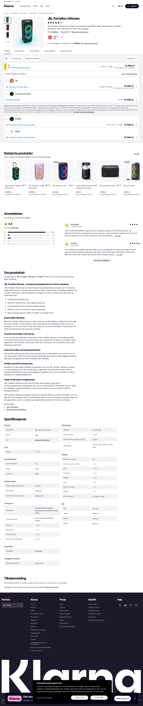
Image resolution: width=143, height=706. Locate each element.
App (41, 6)
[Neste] (136, 177)
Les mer (85, 29)
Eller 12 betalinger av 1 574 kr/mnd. (124, 67)
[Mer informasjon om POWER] (6, 119)
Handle (35, 6)
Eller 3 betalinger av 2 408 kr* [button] (37, 194)
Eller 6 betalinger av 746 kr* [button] (60, 194)
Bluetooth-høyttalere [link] (46, 13)
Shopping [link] (14, 13)
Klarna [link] (6, 13)
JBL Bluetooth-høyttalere (16, 409)
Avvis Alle (80, 698)
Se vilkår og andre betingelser (83, 112)
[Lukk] (109, 682)
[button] (120, 6)
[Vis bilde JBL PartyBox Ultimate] (7, 20)
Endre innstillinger (44, 698)
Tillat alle (99, 698)
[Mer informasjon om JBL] (6, 81)
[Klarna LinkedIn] (125, 605)
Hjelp (47, 6)
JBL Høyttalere (12, 407)
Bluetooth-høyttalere (80, 32)
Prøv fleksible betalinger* (89, 43)
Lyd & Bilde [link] (23, 13)
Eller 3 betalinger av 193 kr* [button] (84, 194)
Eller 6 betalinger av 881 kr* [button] (13, 194)
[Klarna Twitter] (130, 605)
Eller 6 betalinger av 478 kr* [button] (108, 194)
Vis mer (118, 236)
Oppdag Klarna (25, 6)
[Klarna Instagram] (136, 605)
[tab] (7, 51)
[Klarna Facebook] (119, 605)
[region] (72, 691)
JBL (36, 435)
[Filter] (6, 58)
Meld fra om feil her (51, 587)
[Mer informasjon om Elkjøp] (6, 131)
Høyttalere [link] (33, 13)
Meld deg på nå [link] (122, 698)
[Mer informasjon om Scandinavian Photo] (6, 94)
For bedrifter (17, 1)
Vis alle (136, 154)
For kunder (7, 1)
